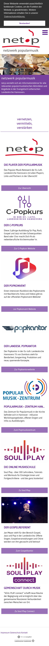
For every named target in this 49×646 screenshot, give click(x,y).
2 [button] (24, 58)
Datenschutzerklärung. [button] (14, 16)
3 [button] (28, 58)
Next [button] (45, 58)
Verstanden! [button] (24, 23)
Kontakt (24, 633)
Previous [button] (3, 58)
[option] (24, 76)
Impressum (5, 633)
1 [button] (20, 58)
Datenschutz (15, 633)
